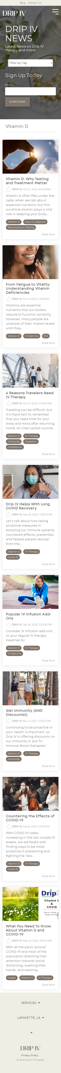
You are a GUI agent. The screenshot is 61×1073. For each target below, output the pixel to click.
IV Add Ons (32, 336)
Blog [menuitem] (22, 2)
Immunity (14, 441)
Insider (12, 977)
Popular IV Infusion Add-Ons (29, 616)
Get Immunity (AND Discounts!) (24, 712)
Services (28, 1003)
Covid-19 (13, 557)
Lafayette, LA (28, 1018)
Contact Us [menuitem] (34, 2)
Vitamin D (14, 221)
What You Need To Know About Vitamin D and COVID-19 (28, 930)
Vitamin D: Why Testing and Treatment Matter (27, 180)
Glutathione (15, 447)
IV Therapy (31, 435)
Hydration (31, 441)
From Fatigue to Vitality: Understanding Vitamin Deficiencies (28, 288)
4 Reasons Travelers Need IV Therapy (30, 395)
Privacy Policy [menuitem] (29, 1055)
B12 (46, 336)
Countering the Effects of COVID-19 (30, 818)
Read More (48, 234)
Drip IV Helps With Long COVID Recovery (28, 506)
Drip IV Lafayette (35, 221)
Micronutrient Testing (21, 227)
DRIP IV (17, 189)
